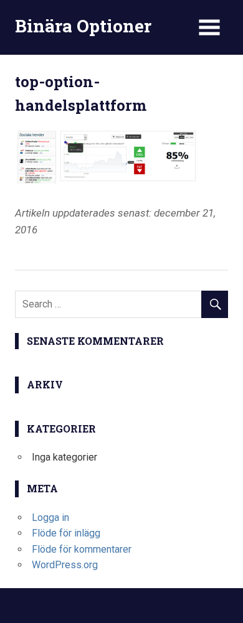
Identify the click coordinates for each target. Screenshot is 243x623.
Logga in (50, 517)
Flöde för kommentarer (81, 549)
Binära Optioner (83, 25)
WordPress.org (65, 565)
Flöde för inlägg (66, 533)
